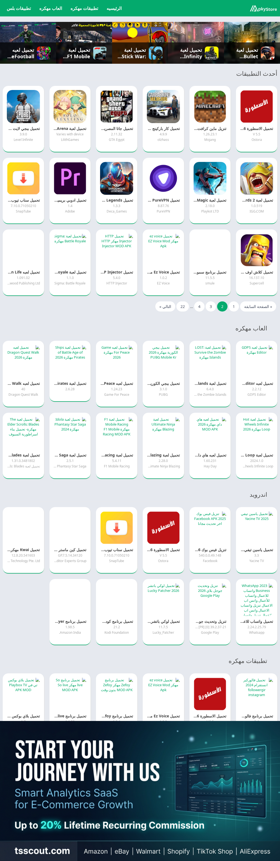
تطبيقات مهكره (84, 8)
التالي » (165, 306)
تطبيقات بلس (19, 8)
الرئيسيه (114, 8)
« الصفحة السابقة (258, 306)
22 (182, 306)
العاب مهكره (50, 8)
